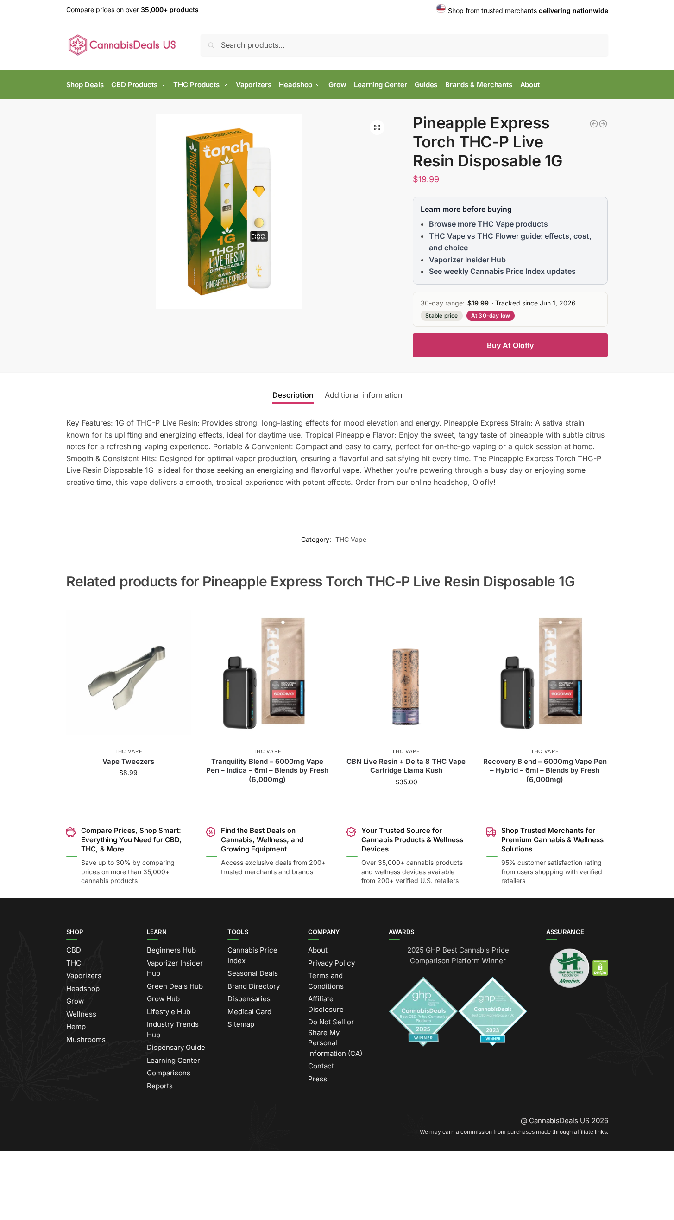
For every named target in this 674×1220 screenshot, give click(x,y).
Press (317, 1078)
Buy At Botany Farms (406, 801)
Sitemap (240, 1024)
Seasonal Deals (252, 973)
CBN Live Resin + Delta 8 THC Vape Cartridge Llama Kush (406, 766)
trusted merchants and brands (267, 872)
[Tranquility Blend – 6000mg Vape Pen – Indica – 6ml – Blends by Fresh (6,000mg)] (267, 673)
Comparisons (168, 1072)
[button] (377, 127)
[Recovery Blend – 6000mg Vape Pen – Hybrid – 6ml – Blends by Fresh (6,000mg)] (544, 673)
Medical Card (249, 1011)
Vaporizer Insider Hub (467, 259)
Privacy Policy (331, 963)
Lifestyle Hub (168, 1011)
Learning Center (173, 1060)
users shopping (540, 872)
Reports (160, 1085)
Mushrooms (86, 1039)
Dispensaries (249, 998)
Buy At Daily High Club (128, 792)
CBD (73, 950)
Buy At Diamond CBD (267, 795)
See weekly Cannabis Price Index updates (502, 271)
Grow (75, 1001)
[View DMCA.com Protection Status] (600, 967)
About (318, 950)
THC (73, 963)
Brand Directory (253, 986)
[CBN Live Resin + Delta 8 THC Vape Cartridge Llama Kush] (406, 673)
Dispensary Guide (176, 1047)
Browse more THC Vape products (488, 224)
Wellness (81, 1014)
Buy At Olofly (510, 345)
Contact (321, 1065)
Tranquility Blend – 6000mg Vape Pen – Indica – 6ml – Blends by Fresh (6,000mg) (267, 770)
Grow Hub (163, 998)
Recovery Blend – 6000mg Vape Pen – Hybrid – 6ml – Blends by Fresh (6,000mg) (545, 770)
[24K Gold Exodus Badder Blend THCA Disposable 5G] (603, 123)
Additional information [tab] (363, 395)
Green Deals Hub (175, 986)
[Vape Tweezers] (128, 673)
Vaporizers (83, 975)
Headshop (83, 988)
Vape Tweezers (128, 761)
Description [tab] (293, 395)
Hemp (76, 1026)
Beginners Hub (171, 950)
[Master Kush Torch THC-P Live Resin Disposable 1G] (593, 123)
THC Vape (350, 539)
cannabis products (434, 862)
